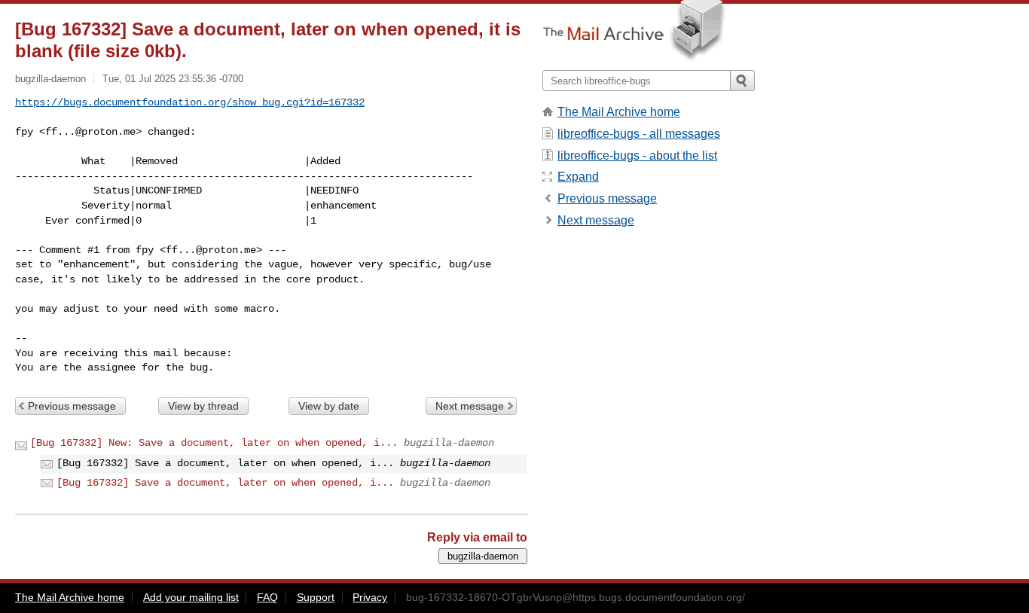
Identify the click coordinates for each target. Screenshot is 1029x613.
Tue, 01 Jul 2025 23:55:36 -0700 (172, 78)
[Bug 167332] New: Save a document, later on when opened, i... (214, 443)
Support (315, 597)
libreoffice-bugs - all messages (638, 133)
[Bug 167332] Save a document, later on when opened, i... (225, 483)
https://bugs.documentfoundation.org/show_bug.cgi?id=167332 (190, 102)
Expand (578, 176)
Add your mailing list (191, 597)
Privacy (370, 597)
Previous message (72, 406)
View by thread (203, 406)
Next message (469, 406)
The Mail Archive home (618, 111)
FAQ (267, 597)
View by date (328, 406)
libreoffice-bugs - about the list (637, 155)
